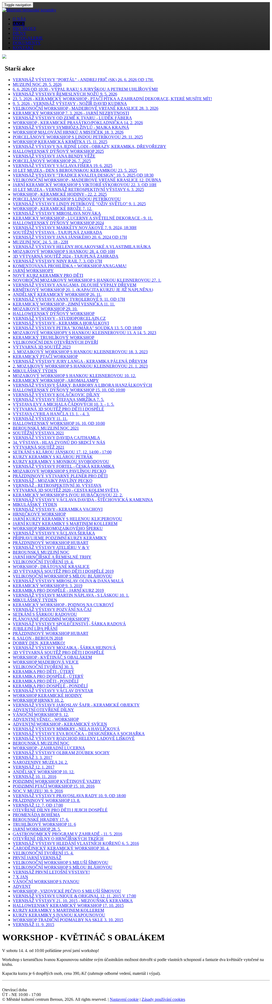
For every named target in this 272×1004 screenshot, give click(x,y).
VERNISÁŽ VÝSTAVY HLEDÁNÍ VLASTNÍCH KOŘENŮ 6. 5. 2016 (76, 843)
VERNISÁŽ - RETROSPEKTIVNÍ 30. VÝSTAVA (57, 485)
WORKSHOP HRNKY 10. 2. (38, 700)
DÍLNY (19, 33)
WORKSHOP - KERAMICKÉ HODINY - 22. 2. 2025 (60, 194)
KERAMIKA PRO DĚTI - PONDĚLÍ (45, 681)
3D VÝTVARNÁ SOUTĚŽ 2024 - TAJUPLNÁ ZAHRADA (65, 256)
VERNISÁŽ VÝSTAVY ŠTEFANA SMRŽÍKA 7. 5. (58, 399)
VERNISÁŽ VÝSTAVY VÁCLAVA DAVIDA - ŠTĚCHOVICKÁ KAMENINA (83, 499)
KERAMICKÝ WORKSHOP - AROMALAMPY (56, 380)
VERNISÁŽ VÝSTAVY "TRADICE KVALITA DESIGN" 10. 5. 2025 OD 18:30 (83, 175)
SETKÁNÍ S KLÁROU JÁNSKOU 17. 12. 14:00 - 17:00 (62, 452)
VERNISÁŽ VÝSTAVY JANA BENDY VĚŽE (54, 156)
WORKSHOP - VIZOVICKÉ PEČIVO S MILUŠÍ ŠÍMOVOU (67, 891)
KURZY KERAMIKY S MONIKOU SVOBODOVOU (61, 461)
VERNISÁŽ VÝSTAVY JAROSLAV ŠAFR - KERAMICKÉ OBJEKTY (76, 705)
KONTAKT (23, 47)
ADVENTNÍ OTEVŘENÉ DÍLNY (43, 710)
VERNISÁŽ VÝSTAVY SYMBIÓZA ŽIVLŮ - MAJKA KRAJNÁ (71, 127)
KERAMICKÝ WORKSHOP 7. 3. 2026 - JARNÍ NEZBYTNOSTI (71, 113)
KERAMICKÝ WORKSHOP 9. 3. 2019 (47, 585)
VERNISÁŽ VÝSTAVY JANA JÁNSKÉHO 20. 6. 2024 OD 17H (70, 237)
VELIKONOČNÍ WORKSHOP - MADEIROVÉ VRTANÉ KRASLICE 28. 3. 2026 (85, 108)
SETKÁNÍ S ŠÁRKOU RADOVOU (45, 614)
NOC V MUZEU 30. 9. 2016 (38, 791)
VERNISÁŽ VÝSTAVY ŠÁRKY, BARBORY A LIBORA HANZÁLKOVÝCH (82, 385)
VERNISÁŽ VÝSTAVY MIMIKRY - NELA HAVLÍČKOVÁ (66, 729)
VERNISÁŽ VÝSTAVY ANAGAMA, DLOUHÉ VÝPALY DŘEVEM (74, 285)
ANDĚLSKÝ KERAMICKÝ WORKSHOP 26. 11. (57, 294)
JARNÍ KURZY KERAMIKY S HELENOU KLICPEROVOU (67, 519)
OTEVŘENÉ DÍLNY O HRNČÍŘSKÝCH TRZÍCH (58, 838)
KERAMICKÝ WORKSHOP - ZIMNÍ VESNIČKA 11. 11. (64, 304)
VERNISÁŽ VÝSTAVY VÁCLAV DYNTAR (53, 690)
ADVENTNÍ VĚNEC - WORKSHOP (46, 719)
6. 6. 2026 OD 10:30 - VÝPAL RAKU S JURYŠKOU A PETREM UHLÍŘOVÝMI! (85, 89)
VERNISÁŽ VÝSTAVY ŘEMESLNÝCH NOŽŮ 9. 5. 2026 (65, 94)
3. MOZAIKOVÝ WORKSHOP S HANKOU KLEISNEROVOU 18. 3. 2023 (80, 352)
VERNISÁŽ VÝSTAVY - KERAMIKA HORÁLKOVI (61, 323)
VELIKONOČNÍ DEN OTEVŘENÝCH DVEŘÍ (55, 342)
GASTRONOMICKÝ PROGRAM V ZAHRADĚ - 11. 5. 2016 (67, 834)
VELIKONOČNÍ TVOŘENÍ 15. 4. (43, 853)
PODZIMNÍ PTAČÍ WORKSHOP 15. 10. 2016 (54, 786)
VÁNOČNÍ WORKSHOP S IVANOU (46, 881)
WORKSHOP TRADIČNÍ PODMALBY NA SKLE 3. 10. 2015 (68, 920)
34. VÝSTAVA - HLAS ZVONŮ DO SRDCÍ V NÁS (59, 442)
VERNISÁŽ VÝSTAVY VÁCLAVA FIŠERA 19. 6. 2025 (62, 165)
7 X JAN (20, 877)
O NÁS (19, 19)
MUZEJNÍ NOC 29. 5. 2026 (37, 84)
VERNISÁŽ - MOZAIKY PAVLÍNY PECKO (52, 480)
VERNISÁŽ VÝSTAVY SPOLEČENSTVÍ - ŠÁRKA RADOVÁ (69, 624)
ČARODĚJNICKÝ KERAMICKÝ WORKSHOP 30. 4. (61, 848)
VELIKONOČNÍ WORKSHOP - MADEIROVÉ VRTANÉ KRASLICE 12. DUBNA (87, 180)
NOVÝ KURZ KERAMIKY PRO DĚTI (48, 275)
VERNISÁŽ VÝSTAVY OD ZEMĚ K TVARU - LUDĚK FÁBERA (72, 118)
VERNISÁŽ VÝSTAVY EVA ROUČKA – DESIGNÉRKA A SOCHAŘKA (79, 733)
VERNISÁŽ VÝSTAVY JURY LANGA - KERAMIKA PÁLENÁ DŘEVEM (80, 361)
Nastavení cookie (124, 999)
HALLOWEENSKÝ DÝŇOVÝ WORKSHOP (54, 313)
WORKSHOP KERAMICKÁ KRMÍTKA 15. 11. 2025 (60, 141)
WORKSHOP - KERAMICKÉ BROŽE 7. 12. (52, 208)
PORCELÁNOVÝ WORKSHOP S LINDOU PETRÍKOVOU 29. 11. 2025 (78, 137)
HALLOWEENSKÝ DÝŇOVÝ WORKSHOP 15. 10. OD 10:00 (69, 390)
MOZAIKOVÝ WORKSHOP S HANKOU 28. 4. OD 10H (64, 251)
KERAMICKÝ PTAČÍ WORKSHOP (45, 356)
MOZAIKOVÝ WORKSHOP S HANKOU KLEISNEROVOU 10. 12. (74, 375)
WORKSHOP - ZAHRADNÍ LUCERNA (49, 748)
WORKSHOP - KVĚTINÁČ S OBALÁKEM (52, 657)
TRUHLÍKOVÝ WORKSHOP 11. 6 (44, 824)
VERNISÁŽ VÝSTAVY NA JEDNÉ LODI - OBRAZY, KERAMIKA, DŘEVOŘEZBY (89, 146)
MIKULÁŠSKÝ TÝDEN (35, 371)
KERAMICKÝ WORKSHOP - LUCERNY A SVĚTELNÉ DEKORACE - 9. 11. (83, 218)
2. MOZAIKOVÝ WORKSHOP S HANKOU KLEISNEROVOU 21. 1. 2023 (80, 366)
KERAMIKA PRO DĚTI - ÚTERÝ (43, 671)
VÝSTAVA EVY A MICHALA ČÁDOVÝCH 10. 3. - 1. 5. (63, 404)
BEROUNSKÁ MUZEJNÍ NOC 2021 (46, 428)
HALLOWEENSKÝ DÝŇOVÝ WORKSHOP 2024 (58, 223)
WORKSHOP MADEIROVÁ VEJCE (46, 662)
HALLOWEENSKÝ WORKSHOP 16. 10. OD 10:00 (59, 423)
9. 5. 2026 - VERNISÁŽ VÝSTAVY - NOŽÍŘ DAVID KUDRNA (70, 103)
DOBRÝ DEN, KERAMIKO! (39, 643)
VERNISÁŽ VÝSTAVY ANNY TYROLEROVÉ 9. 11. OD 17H (69, 299)
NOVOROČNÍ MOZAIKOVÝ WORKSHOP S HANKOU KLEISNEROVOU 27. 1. (87, 280)
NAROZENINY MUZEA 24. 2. (40, 762)
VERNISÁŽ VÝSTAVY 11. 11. (40, 418)
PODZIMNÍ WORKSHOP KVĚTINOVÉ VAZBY (57, 781)
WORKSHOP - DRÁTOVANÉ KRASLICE (51, 566)
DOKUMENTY (27, 43)
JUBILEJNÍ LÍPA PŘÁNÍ (35, 628)
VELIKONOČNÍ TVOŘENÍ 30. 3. (43, 667)
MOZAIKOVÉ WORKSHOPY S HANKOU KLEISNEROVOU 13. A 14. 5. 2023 (84, 332)
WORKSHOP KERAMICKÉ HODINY (47, 695)
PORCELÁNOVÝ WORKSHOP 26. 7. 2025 (52, 161)
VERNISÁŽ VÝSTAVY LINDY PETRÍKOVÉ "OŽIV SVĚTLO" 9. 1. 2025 (79, 204)
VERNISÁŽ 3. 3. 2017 (32, 757)
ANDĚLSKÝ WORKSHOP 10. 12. (43, 772)
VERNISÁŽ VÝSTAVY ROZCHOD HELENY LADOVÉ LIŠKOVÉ (74, 738)
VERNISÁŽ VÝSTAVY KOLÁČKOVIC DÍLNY (56, 394)
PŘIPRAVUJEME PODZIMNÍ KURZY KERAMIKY (60, 538)
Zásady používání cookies (163, 999)
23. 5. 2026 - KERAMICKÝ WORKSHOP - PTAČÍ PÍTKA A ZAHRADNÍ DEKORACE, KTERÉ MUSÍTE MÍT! (112, 99)
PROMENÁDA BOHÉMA (36, 815)
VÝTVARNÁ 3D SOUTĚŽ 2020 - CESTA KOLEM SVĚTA (66, 490)
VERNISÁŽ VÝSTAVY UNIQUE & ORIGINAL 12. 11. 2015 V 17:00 (74, 896)
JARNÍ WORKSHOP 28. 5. (37, 829)
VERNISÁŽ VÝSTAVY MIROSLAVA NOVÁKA (57, 213)
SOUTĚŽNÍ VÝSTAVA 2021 (38, 433)
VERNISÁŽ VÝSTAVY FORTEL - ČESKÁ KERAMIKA (63, 466)
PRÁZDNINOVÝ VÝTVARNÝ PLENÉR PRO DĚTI (60, 476)
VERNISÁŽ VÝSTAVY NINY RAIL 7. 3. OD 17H (57, 261)
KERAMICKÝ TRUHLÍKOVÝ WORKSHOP (53, 337)
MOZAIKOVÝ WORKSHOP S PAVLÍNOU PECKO (59, 471)
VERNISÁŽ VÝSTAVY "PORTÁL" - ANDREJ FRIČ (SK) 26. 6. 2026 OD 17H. (83, 79)
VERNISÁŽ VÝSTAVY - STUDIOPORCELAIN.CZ (59, 318)
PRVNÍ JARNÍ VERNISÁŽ (37, 857)
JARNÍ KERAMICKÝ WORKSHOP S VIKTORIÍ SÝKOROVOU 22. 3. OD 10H (84, 184)
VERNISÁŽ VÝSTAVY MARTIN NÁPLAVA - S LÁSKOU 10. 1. (71, 595)
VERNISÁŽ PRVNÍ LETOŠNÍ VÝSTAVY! (51, 872)
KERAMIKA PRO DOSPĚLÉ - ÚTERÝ (48, 676)
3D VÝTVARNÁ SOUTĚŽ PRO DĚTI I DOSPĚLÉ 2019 (63, 571)
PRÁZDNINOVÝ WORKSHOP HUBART (50, 542)
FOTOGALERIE (28, 38)
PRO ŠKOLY (24, 28)
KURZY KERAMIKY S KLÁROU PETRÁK (53, 457)
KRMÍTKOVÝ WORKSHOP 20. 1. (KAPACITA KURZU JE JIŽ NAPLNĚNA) (83, 289)
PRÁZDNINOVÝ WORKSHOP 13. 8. (46, 800)
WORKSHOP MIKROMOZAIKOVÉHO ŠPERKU (58, 528)
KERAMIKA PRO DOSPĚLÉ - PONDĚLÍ (50, 686)
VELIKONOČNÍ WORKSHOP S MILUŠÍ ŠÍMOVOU (60, 862)
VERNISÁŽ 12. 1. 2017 (33, 767)
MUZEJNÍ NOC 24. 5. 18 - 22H (40, 242)
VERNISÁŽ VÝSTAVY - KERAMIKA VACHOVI (58, 509)
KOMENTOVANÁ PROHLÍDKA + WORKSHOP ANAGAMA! (69, 266)
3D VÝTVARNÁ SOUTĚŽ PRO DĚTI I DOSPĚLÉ (58, 652)
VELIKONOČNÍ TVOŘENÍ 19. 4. (43, 562)
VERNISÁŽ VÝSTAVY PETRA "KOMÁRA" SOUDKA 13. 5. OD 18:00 (77, 328)
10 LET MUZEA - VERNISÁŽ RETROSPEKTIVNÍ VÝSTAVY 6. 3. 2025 (78, 189)
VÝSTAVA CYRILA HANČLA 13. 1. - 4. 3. (51, 414)
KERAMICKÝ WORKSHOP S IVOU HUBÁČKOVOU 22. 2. (68, 495)
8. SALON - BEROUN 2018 (38, 638)
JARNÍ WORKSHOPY (33, 270)
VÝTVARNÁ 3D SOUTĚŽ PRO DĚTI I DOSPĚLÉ (58, 409)
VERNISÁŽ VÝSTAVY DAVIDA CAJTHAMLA (56, 437)
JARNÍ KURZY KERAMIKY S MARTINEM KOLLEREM (65, 523)
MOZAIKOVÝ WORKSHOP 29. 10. (45, 309)
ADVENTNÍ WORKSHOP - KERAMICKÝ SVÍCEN (60, 724)
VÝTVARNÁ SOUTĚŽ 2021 (38, 447)
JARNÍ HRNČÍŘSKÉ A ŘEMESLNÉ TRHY (52, 557)
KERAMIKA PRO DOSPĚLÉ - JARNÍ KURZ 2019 (58, 590)
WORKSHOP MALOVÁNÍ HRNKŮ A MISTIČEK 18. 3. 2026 (68, 132)
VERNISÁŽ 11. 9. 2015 (33, 924)
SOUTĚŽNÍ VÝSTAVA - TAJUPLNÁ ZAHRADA (57, 232)
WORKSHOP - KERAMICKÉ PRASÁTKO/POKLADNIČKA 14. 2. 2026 (78, 122)
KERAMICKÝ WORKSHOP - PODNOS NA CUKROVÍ (63, 605)
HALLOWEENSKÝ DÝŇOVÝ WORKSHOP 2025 (58, 151)
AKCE (19, 23)
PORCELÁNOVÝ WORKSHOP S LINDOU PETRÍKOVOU (67, 199)
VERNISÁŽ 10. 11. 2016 (34, 776)
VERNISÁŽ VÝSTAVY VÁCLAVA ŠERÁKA (54, 533)
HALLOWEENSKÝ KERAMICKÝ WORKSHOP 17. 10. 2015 (68, 905)
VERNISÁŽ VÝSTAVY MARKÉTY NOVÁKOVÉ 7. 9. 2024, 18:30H (75, 227)
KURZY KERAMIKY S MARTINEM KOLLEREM (58, 910)
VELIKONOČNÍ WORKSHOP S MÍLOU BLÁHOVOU (62, 576)
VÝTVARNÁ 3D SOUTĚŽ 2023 (42, 347)
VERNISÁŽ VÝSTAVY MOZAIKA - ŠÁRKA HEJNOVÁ (64, 647)
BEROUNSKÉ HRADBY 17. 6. (41, 819)
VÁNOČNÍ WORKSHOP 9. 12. (41, 714)
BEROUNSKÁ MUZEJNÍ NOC (41, 552)
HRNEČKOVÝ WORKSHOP (39, 514)
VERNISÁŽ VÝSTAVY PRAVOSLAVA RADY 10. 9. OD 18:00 (69, 795)
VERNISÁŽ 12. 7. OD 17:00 (38, 805)
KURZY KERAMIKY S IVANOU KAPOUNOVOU (59, 915)
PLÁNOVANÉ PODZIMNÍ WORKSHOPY (51, 619)
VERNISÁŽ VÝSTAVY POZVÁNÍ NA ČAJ (52, 609)
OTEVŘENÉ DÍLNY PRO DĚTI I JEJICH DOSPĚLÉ (60, 810)
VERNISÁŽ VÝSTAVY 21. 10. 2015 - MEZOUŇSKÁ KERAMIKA (73, 900)
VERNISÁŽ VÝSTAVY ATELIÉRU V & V (51, 547)
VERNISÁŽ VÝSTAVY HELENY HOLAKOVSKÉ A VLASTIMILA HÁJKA (82, 247)
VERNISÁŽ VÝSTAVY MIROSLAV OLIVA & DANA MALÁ (68, 581)
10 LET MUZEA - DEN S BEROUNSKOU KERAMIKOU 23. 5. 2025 (75, 170)
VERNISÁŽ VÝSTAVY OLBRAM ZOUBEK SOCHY (61, 752)
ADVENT (22, 886)
